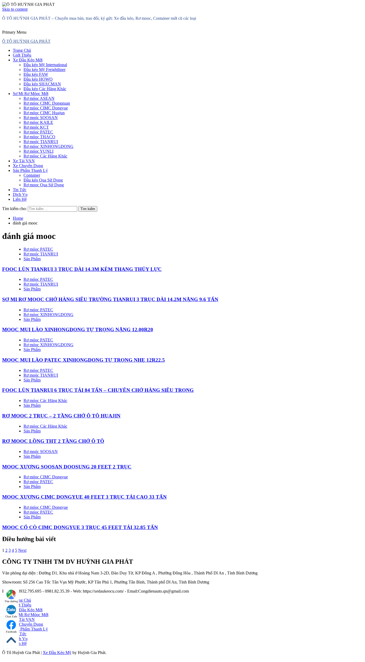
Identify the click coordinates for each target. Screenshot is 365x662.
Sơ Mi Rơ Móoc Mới (30, 93)
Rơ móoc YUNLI (38, 151)
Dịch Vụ (20, 194)
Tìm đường (11, 601)
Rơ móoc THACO (39, 137)
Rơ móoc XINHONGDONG (48, 146)
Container (32, 175)
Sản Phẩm (32, 259)
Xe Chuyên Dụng (28, 165)
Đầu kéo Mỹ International (45, 64)
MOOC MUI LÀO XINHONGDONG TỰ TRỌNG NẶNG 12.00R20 (77, 329)
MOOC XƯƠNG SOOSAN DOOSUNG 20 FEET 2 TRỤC (66, 467)
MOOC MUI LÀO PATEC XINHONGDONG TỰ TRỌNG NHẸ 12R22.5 (83, 360)
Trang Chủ (22, 50)
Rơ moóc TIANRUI (41, 141)
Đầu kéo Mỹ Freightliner (44, 69)
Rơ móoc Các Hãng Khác (45, 156)
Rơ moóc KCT (36, 127)
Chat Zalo (11, 616)
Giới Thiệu (22, 55)
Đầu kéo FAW (36, 74)
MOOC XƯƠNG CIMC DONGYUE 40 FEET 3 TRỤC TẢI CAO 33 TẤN (84, 497)
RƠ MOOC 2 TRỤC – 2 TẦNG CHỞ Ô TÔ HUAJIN (61, 416)
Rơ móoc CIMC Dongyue (46, 108)
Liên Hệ (20, 199)
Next (22, 550)
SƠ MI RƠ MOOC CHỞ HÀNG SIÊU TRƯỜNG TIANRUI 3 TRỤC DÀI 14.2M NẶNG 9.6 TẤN (110, 299)
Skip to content (15, 9)
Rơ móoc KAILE (38, 122)
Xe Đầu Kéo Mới (27, 60)
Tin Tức (19, 189)
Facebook (11, 631)
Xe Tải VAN (24, 161)
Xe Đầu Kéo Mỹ (57, 652)
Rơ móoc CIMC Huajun (44, 113)
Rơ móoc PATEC (38, 132)
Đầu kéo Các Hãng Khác (45, 88)
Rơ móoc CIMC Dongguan (47, 103)
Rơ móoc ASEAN (39, 98)
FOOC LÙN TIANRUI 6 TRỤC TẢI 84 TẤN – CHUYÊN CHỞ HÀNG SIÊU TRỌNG (98, 390)
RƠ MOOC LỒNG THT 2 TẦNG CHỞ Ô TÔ (53, 441)
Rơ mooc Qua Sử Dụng (44, 185)
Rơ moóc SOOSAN (41, 117)
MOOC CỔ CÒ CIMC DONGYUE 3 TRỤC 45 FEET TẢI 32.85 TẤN (80, 527)
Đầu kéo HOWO (38, 79)
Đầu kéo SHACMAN (42, 84)
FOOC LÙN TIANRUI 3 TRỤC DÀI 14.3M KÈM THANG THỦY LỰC (82, 269)
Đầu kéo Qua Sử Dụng (43, 180)
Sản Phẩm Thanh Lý (30, 170)
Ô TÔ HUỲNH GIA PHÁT (26, 41)
